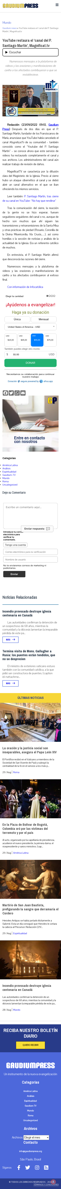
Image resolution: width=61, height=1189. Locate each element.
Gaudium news (9, 28)
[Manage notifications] (53, 1181)
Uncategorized (9, 484)
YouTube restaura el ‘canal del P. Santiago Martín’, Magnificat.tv (27, 43)
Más (8, 640)
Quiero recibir (30, 1045)
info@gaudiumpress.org (30, 1151)
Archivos (17, 1137)
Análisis (6, 468)
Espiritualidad (9, 471)
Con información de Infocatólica (25, 287)
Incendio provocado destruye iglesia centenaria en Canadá (26, 613)
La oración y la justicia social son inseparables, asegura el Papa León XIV (29, 750)
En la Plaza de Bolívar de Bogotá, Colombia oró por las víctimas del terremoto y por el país (25, 829)
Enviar (14, 574)
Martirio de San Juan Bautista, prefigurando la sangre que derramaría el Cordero (30, 909)
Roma (5, 481)
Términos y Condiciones (46, 1184)
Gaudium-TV (9, 475)
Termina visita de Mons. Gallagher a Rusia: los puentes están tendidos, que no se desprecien (28, 655)
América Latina (10, 465)
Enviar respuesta (34, 528)
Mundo (6, 23)
